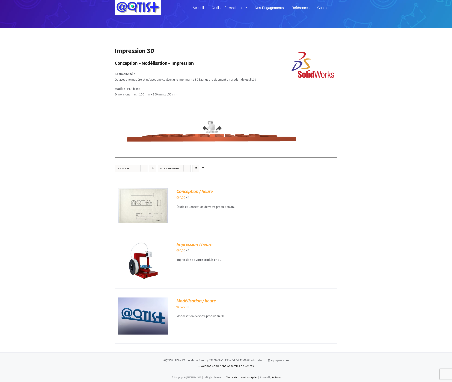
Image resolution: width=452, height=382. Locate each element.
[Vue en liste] (202, 168)
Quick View (156, 206)
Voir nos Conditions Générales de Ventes (227, 366)
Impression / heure (194, 244)
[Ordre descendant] (152, 168)
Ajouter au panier (134, 206)
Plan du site (231, 377)
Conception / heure (194, 191)
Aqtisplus (276, 377)
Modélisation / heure (196, 300)
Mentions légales (249, 377)
